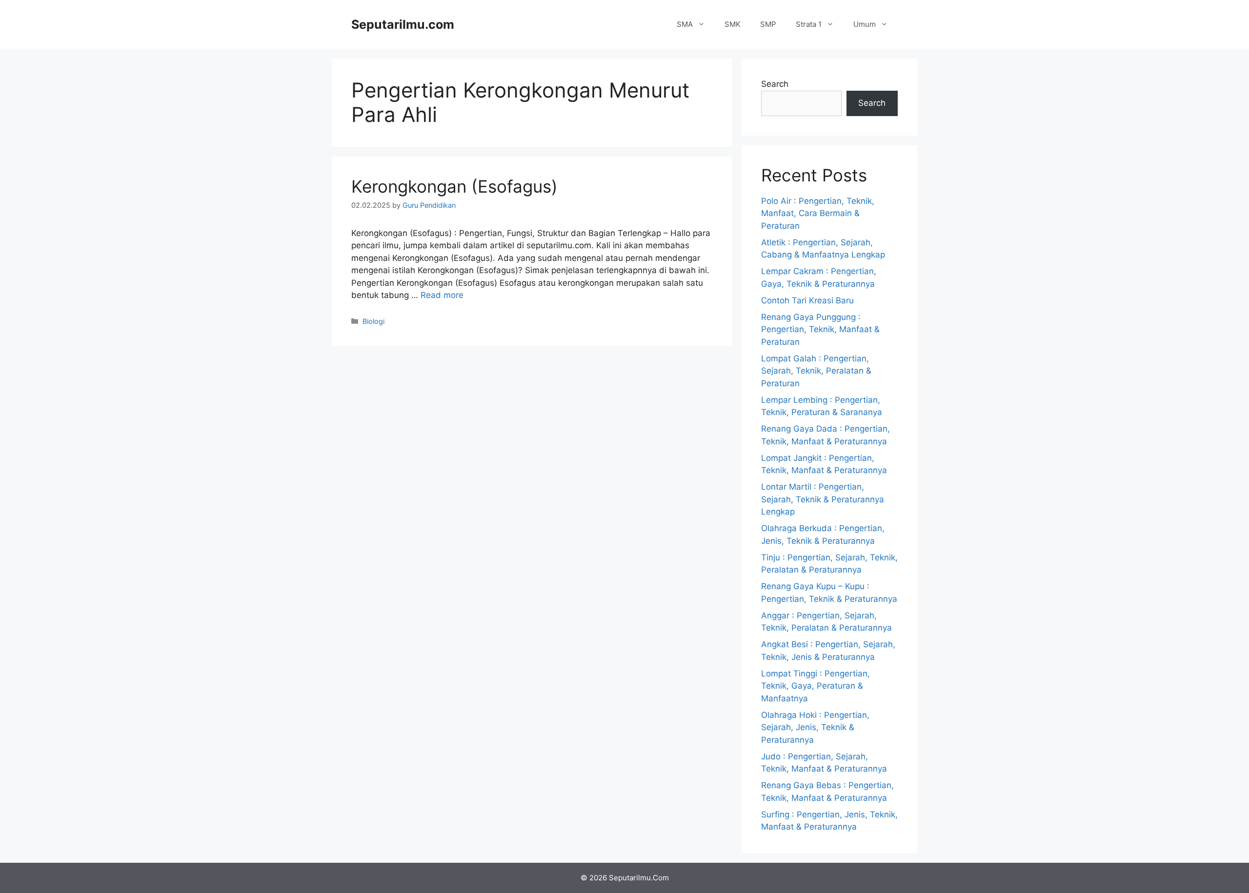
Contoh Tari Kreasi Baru (807, 300)
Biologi (373, 321)
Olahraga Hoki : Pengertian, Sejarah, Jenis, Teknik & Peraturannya (815, 727)
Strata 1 (809, 24)
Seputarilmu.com (402, 24)
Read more (442, 295)
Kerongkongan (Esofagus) (454, 186)
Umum (864, 24)
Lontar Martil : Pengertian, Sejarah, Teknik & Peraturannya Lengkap (822, 499)
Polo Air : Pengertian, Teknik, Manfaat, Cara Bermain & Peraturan (817, 213)
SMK (733, 24)
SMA (685, 24)
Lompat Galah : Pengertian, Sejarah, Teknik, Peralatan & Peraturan (816, 371)
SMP (768, 24)
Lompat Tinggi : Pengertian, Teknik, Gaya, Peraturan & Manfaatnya (815, 686)
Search (774, 84)
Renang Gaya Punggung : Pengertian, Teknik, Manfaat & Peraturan (820, 329)
